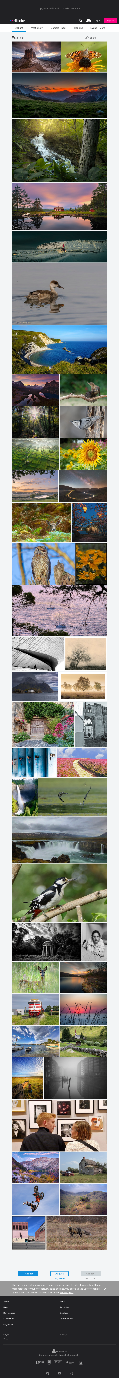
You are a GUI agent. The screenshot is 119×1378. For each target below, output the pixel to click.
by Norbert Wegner (20, 116)
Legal (6, 1334)
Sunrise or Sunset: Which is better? (27, 401)
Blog (5, 1307)
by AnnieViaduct (19, 1023)
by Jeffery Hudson (19, 180)
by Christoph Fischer (20, 403)
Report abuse (66, 1318)
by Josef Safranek (72, 669)
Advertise (64, 1307)
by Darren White (66, 500)
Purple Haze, (64, 772)
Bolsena (17, 742)
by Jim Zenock (18, 582)
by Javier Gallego (19, 372)
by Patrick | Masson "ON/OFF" (72, 403)
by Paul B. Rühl (67, 1023)
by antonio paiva (82, 745)
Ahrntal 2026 (68, 1052)
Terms (6, 1339)
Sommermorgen (21, 497)
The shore (66, 988)
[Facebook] (48, 1373)
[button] (48, 69)
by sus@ (16, 500)
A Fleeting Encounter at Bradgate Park (32, 537)
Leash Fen (65, 696)
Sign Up (110, 20)
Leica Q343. (67, 1178)
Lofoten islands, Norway (25, 696)
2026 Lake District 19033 (73, 1210)
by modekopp (18, 920)
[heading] (17, 20)
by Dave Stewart (54, 1248)
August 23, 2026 (29, 1274)
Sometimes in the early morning (27, 432)
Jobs (62, 1301)
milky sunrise (19, 113)
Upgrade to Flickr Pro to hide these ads (59, 8)
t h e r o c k (19, 67)
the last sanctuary (22, 956)
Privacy (63, 1334)
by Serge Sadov (78, 540)
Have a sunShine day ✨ (73, 464)
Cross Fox (53, 1245)
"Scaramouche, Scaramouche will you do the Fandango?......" (43, 1146)
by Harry (61, 775)
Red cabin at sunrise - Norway (28, 225)
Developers (9, 1313)
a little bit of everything (21, 1245)
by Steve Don (67, 70)
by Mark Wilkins (19, 1149)
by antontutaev (66, 1213)
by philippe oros (19, 323)
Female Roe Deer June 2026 (27, 988)
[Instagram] (71, 1373)
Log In (97, 21)
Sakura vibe (79, 537)
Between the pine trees (25, 631)
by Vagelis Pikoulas (20, 699)
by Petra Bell (81, 582)
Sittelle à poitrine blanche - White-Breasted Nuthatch (75, 432)
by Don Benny (18, 1181)
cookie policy (67, 1292)
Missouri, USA (20, 177)
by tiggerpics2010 (19, 1097)
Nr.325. (69, 666)
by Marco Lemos (19, 70)
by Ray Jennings (19, 260)
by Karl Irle (17, 435)
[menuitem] (81, 20)
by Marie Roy (65, 435)
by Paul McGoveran (47, 814)
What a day (19, 1094)
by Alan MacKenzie (20, 991)
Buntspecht (19, 917)
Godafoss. (18, 858)
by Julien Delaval (19, 467)
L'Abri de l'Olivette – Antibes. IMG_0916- (27, 1052)
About (6, 1301)
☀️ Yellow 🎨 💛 (83, 580)
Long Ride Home (68, 497)
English (6, 1324)
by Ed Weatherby (19, 1213)
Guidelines (8, 1318)
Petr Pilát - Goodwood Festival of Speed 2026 (27, 1210)
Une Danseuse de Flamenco (75, 401)
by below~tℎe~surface (21, 959)
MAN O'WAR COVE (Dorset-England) (31, 369)
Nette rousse (19, 320)
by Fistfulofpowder (67, 1181)
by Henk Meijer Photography (23, 228)
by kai (63, 991)
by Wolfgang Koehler (17, 814)
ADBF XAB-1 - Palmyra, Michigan (27, 1020)
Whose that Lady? (72, 67)
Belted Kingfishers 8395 (52, 811)
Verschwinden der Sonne (73, 1020)
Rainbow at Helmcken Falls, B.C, (17, 811)
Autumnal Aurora (21, 1178)
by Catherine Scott (19, 1248)
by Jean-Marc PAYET (20, 1054)
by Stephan (17, 669)
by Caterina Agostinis (21, 745)
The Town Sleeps (22, 257)
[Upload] (88, 20)
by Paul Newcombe (66, 699)
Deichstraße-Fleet (54, 1094)
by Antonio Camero (20, 861)
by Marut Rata (66, 467)
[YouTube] (59, 1373)
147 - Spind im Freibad (24, 772)
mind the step (20, 666)
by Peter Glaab (50, 1097)
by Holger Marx (18, 775)
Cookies (64, 1313)
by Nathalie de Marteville (22, 634)
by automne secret (86, 959)
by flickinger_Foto (67, 1054)
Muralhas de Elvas (83, 742)
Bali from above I (21, 464)
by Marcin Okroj (19, 540)
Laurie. (86, 956)
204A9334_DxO (21, 580)
